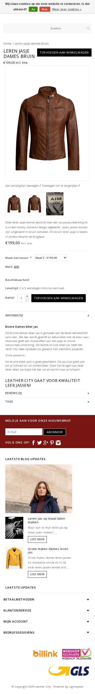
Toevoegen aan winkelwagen (64, 52)
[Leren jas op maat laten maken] (14, 528)
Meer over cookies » (67, 9)
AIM (16, 266)
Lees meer (37, 539)
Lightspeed (76, 686)
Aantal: (10, 297)
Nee (45, 9)
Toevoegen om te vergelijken (60, 185)
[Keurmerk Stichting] (76, 653)
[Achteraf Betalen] (45, 653)
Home (7, 44)
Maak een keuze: (18, 257)
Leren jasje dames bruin (32, 44)
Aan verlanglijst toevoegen (22, 185)
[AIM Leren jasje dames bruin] (47, 122)
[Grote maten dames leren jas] (14, 558)
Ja (33, 9)
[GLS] (68, 670)
